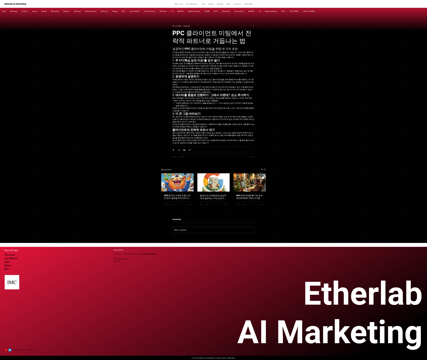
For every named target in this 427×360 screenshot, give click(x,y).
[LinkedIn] (9, 351)
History (7, 266)
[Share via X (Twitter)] (179, 150)
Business (66, 11)
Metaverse (104, 11)
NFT (123, 11)
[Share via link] (190, 150)
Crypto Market (134, 11)
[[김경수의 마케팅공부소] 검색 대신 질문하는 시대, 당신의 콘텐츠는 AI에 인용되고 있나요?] (213, 182)
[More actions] (253, 26)
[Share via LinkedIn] (184, 150)
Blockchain (55, 11)
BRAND (181, 11)
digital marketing (194, 11)
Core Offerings (11, 259)
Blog (4, 11)
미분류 (206, 11)
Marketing (13, 11)
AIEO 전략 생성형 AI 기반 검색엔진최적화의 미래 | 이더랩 (249, 196)
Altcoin (34, 11)
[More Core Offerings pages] (197, 3)
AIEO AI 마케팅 (309, 11)
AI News (25, 11)
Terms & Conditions (19, 351)
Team (6, 263)
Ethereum (77, 11)
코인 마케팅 (294, 11)
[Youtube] (5, 351)
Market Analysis (91, 11)
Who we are (9, 255)
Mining (114, 11)
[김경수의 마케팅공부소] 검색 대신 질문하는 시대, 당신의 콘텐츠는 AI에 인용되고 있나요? (213, 197)
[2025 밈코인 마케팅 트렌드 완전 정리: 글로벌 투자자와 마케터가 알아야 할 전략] (177, 182)
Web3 (216, 11)
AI (172, 11)
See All (263, 169)
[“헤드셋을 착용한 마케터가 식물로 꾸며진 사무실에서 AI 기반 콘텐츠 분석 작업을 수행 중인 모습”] (249, 182)
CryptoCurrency (149, 11)
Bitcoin (44, 11)
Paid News (163, 11)
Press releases (239, 11)
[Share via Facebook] (173, 150)
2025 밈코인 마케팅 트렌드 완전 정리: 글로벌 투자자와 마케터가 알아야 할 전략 (177, 196)
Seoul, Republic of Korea (148, 255)
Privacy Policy (29, 351)
